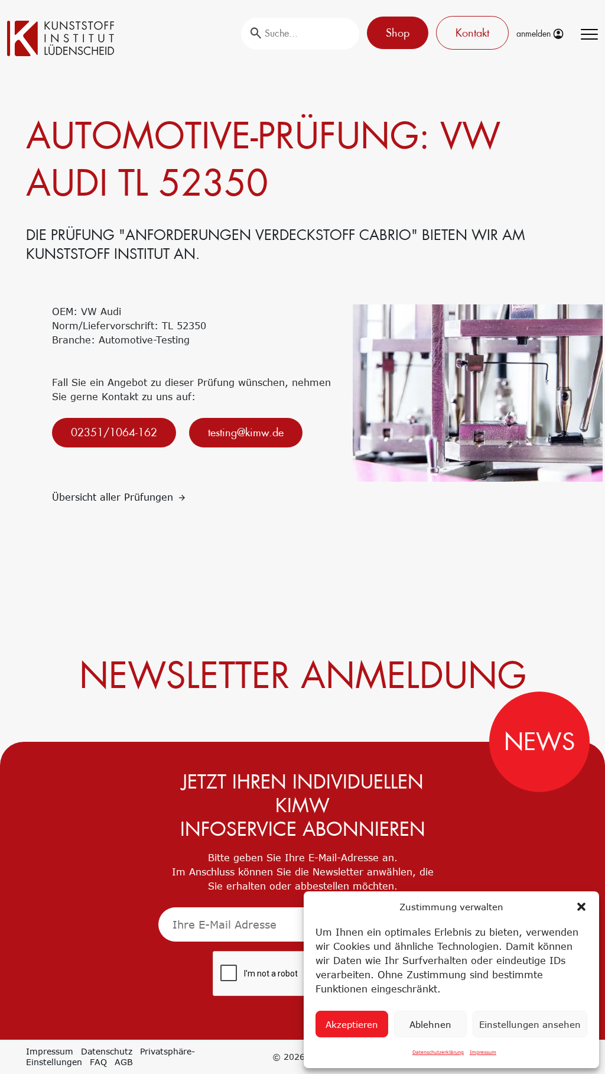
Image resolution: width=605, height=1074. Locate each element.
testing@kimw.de (246, 432)
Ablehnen (430, 1024)
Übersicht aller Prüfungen (114, 497)
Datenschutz (106, 1051)
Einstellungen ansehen (530, 1024)
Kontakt (472, 33)
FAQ (98, 1062)
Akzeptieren (352, 1024)
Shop (397, 33)
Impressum (483, 1052)
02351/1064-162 (114, 432)
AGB (124, 1062)
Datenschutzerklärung (438, 1052)
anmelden (534, 33)
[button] (581, 907)
